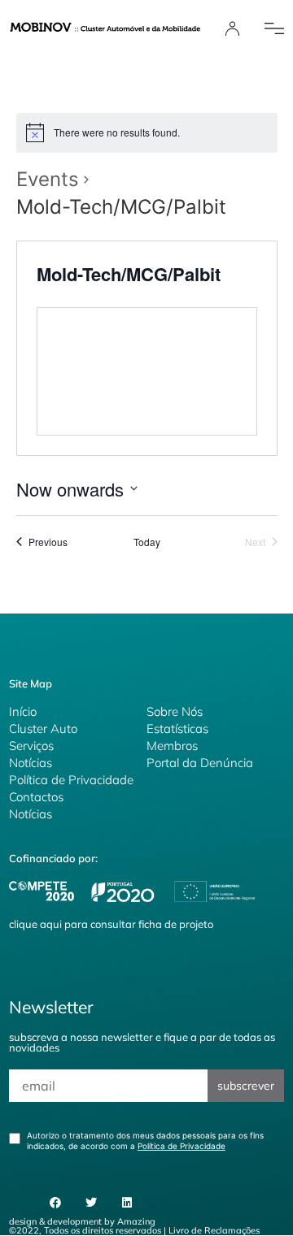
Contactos (36, 796)
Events (47, 179)
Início (23, 711)
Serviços (31, 745)
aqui (51, 923)
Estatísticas (177, 728)
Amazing (136, 1221)
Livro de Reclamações (214, 1230)
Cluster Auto (43, 728)
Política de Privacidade (71, 779)
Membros (172, 745)
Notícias (30, 762)
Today (146, 542)
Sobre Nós (174, 711)
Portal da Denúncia (199, 762)
